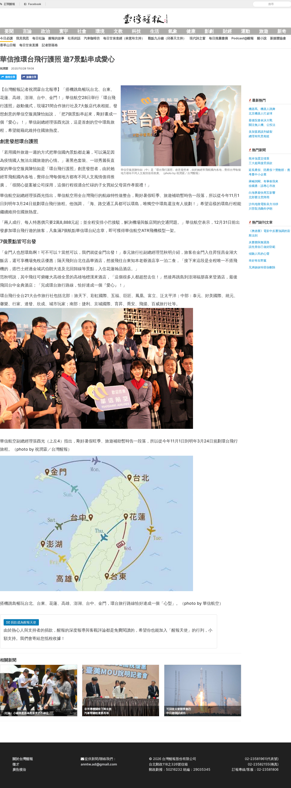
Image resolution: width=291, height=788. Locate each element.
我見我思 (22, 38)
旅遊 (263, 31)
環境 (100, 31)
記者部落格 (50, 45)
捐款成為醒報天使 (23, 622)
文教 (118, 31)
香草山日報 (8, 45)
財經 (227, 31)
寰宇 (63, 31)
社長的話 (74, 38)
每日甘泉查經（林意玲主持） (124, 38)
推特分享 (10, 77)
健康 (191, 31)
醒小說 (262, 38)
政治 (45, 31)
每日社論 (38, 38)
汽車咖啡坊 (92, 38)
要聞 (9, 31)
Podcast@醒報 (242, 38)
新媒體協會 (278, 38)
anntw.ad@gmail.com (99, 764)
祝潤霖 (4, 68)
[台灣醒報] (145, 18)
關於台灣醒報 (23, 759)
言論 (27, 31)
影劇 (209, 31)
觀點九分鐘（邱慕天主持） (167, 38)
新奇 (281, 31)
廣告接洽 (19, 769)
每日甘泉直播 (28, 45)
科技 (136, 31)
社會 (81, 31)
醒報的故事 (56, 38)
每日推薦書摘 (218, 38)
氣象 (172, 31)
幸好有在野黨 (257, 260)
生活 (154, 31)
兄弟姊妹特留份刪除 (262, 267)
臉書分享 (31, 77)
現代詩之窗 (198, 38)
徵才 (16, 764)
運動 (245, 31)
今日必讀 (6, 38)
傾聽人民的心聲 (259, 253)
